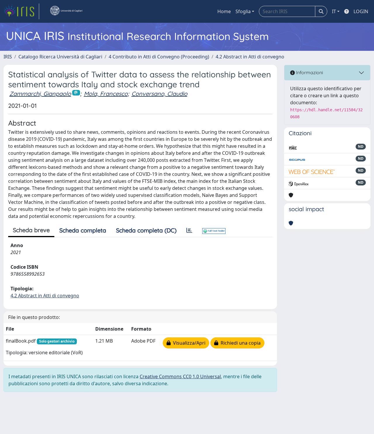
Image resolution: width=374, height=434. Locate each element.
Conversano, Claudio (159, 93)
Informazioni (309, 72)
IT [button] (334, 11)
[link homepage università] (66, 11)
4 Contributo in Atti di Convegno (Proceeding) (159, 56)
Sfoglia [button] (243, 11)
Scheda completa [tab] (82, 230)
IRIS (8, 56)
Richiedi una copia (239, 343)
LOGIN (361, 11)
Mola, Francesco (106, 93)
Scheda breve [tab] (31, 230)
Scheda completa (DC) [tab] (146, 230)
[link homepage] (21, 11)
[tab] (189, 230)
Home (224, 11)
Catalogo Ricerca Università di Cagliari (60, 56)
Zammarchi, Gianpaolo (40, 93)
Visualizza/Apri (188, 343)
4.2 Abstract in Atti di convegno (250, 56)
